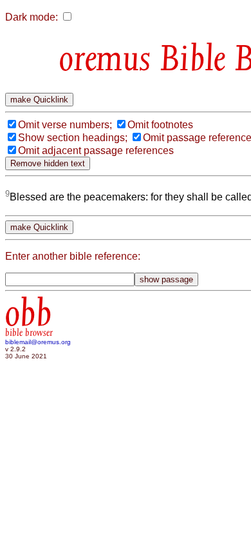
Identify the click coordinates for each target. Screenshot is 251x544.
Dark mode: (31, 17)
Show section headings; (72, 137)
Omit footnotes (160, 124)
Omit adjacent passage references (96, 150)
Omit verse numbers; (65, 124)
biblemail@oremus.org (38, 341)
